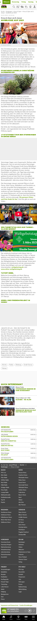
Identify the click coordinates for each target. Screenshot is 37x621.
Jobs (20, 579)
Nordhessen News (6, 512)
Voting (20, 562)
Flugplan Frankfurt (24, 532)
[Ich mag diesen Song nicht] (33, 610)
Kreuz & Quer (17, 11)
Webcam (30, 6)
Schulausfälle (22, 534)
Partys (3, 599)
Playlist (17, 6)
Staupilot (22, 6)
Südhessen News (6, 522)
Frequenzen (22, 577)
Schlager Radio (5, 487)
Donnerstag (15, 2)
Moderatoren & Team (24, 552)
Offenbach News (23, 487)
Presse (20, 584)
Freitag (24, 2)
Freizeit (4, 567)
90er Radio (4, 477)
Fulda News (22, 492)
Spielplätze (4, 572)
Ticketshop (4, 584)
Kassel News (22, 482)
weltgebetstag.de (17, 267)
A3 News (21, 519)
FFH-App (21, 569)
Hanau (4, 368)
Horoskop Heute (5, 542)
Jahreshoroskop (5, 552)
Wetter (26, 6)
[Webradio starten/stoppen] (29, 610)
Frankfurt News (23, 475)
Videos (20, 547)
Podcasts (21, 554)
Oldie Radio (4, 485)
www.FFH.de (13, 465)
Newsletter (22, 572)
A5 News (21, 522)
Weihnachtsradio (5, 495)
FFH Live (3, 472)
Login (20, 591)
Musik (11, 619)
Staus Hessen (22, 512)
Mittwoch (6, 2)
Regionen (4, 509)
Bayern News (22, 495)
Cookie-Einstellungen (25, 605)
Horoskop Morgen (6, 544)
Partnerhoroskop (5, 554)
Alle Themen (22, 505)
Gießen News (22, 490)
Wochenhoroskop (6, 547)
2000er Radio (5, 480)
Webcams (21, 549)
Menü (33, 619)
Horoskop (5, 539)
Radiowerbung (23, 587)
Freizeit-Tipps (5, 582)
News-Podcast (23, 557)
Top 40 (3, 500)
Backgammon (4, 594)
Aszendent (4, 557)
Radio (3, 470)
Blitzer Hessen (23, 515)
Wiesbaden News (23, 477)
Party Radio (4, 490)
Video (26, 619)
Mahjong (3, 591)
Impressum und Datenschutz (9, 605)
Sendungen (9, 11)
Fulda (11, 365)
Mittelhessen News (6, 517)
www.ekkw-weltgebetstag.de (11, 269)
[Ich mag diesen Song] (26, 610)
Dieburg (18, 365)
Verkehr (22, 509)
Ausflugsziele (4, 579)
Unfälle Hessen (23, 517)
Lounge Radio (4, 492)
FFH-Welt (22, 567)
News (21, 470)
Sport (20, 497)
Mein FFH (34, 6)
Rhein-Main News (6, 519)
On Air (3, 11)
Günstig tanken (23, 527)
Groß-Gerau (28, 365)
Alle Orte (21, 502)
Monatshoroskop (5, 549)
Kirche (4, 365)
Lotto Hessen (4, 587)
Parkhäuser (22, 529)
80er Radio (4, 475)
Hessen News (22, 472)
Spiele (2, 589)
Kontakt (21, 574)
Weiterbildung (22, 589)
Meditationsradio (5, 497)
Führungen (22, 582)
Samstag (30, 2)
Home (3, 619)
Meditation (4, 577)
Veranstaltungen (5, 569)
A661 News (22, 524)
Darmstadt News (23, 485)
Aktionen (21, 544)
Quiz (2, 596)
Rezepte (3, 574)
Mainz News (22, 480)
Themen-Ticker (23, 559)
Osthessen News (6, 515)
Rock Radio (4, 482)
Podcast (18, 619)
